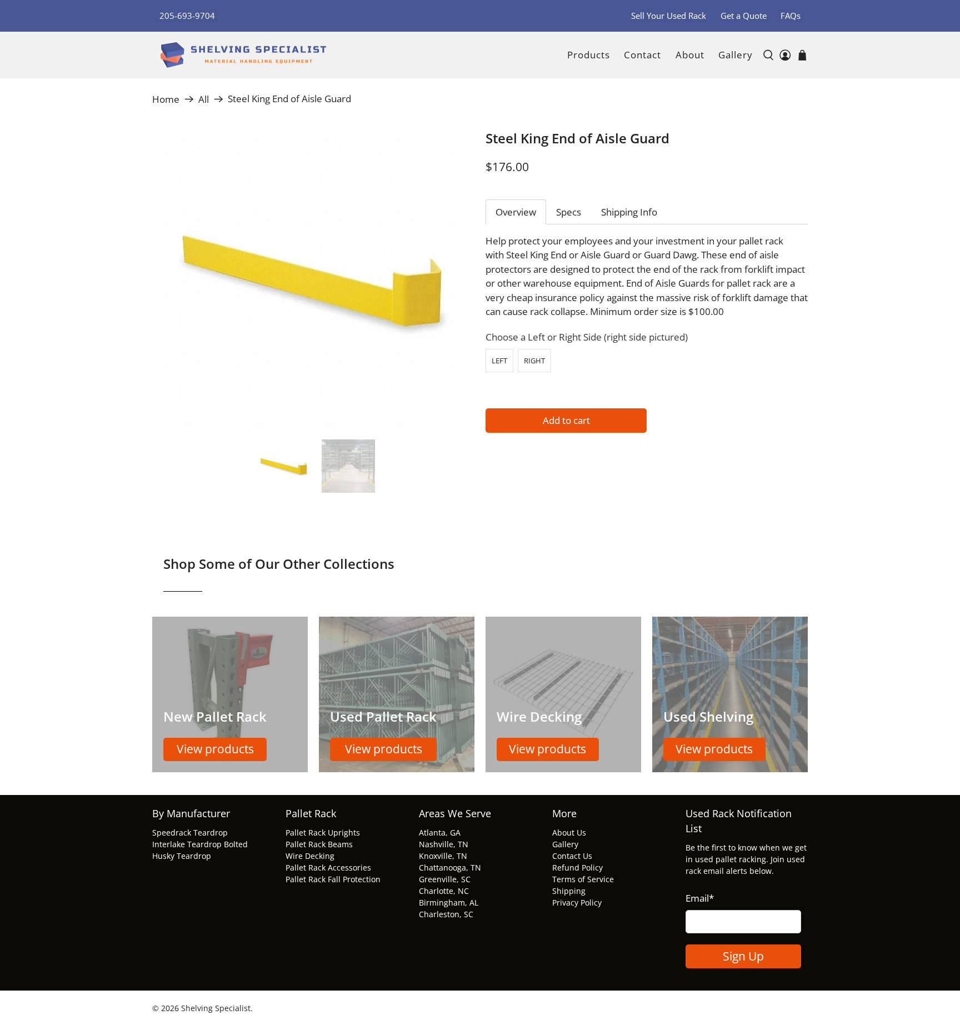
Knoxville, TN (443, 856)
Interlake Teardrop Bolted (200, 844)
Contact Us (572, 856)
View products (215, 749)
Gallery (735, 54)
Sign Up (743, 956)
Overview (516, 212)
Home (165, 99)
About (690, 54)
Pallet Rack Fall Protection (333, 879)
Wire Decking (310, 856)
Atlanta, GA (440, 832)
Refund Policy (577, 867)
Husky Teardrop (181, 856)
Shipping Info (629, 212)
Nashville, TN (443, 844)
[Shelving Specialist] (242, 55)
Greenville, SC (445, 879)
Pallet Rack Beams (319, 844)
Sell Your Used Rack (668, 15)
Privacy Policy (577, 902)
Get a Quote (744, 15)
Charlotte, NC (444, 891)
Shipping (569, 891)
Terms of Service (583, 879)
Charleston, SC (446, 914)
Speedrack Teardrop (190, 832)
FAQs (791, 15)
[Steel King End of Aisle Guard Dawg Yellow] (313, 279)
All (203, 99)
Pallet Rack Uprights (323, 832)
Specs (568, 212)
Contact (642, 54)
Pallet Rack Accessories (328, 867)
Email (700, 898)
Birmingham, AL (448, 902)
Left (499, 361)
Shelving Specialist (216, 1008)
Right (534, 361)
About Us (569, 832)
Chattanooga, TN (450, 867)
